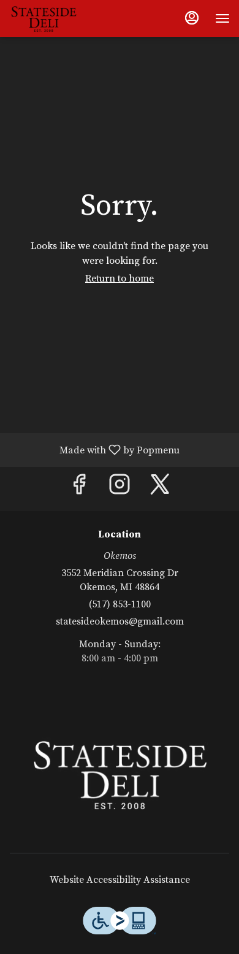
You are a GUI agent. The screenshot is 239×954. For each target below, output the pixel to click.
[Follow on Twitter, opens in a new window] (160, 488)
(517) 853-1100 (120, 604)
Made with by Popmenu (94, 449)
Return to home (119, 278)
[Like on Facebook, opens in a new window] (79, 488)
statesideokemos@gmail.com (120, 621)
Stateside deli (119, 773)
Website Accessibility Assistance (120, 880)
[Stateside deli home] (64, 18)
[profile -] (191, 17)
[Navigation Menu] (222, 18)
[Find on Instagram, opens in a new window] (119, 488)
